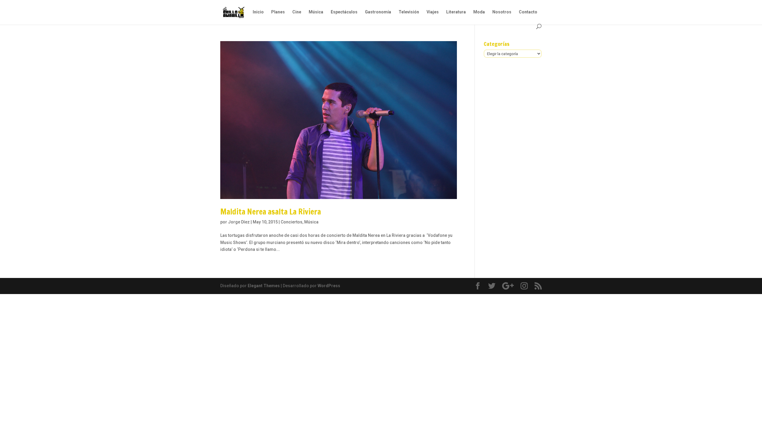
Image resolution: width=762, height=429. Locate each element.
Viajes (433, 12)
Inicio (258, 12)
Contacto (528, 12)
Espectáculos (344, 12)
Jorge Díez (239, 222)
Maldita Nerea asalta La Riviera (270, 211)
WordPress (329, 285)
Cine (296, 12)
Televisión (409, 12)
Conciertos (291, 222)
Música (316, 12)
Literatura (456, 12)
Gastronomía (378, 12)
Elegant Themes (264, 285)
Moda (479, 12)
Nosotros (501, 12)
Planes (278, 12)
